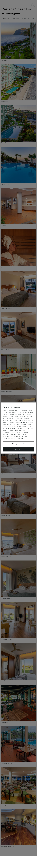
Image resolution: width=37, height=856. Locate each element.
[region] (18, 428)
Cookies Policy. (18, 438)
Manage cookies (18, 444)
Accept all (18, 449)
